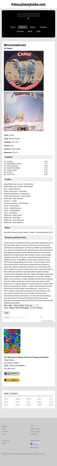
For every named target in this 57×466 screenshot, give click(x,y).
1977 (6, 405)
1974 (28, 402)
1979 (28, 405)
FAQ (38, 31)
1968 (18, 399)
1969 (28, 399)
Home (12, 27)
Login (6, 317)
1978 (18, 405)
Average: (8, 305)
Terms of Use (35, 429)
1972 (6, 402)
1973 (18, 402)
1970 (39, 399)
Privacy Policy (35, 432)
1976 (51, 402)
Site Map (33, 434)
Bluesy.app (34, 447)
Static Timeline (11, 393)
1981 (51, 405)
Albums (23, 27)
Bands (32, 27)
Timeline (43, 27)
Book (30, 31)
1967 (6, 399)
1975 (39, 402)
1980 (39, 405)
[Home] (28, 6)
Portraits (20, 31)
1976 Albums (47, 321)
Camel (9, 48)
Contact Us (6, 441)
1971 (51, 399)
